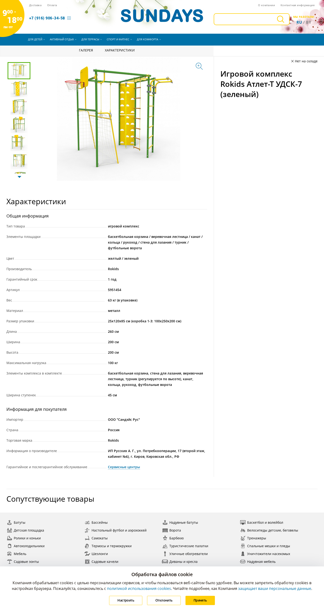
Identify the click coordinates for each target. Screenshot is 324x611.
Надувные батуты (183, 522)
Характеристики (120, 50)
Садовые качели (105, 561)
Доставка (35, 5)
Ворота (175, 530)
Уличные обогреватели (188, 553)
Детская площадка (29, 530)
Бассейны (100, 522)
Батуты (19, 522)
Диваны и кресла (183, 561)
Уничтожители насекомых (268, 553)
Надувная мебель (261, 561)
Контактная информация (298, 5)
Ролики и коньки (27, 538)
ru (299, 22)
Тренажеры (256, 538)
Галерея (86, 50)
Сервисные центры (124, 467)
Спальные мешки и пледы (268, 546)
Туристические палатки (188, 546)
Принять (200, 600)
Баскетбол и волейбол (265, 522)
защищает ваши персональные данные (274, 588)
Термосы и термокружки (112, 546)
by (308, 22)
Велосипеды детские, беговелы (272, 530)
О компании (266, 5)
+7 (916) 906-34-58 (47, 17)
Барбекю (176, 538)
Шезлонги (100, 553)
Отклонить (163, 600)
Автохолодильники (29, 546)
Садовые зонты (26, 561)
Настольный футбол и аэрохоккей (119, 530)
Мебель (20, 553)
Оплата (52, 5)
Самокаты (100, 538)
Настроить (125, 600)
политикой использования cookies (139, 588)
